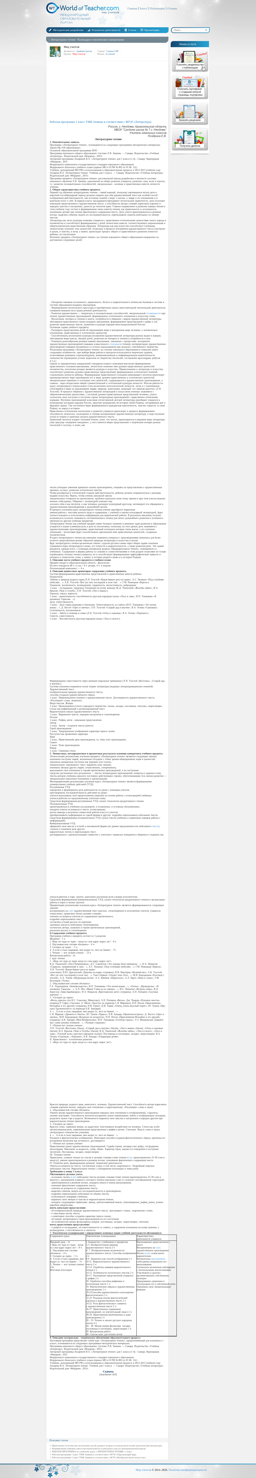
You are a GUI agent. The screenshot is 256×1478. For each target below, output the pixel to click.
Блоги (143, 8)
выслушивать (158, 1259)
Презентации (151, 30)
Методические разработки (68, 30)
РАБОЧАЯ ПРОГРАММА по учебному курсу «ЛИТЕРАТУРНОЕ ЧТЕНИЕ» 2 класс (92, 1451)
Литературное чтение (63, 39)
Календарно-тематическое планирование (101, 39)
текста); (156, 826)
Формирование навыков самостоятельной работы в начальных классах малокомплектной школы (99, 1448)
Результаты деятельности (106, 30)
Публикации (157, 8)
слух (71, 911)
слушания (114, 344)
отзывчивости (153, 313)
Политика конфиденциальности (188, 1469)
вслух (130, 1157)
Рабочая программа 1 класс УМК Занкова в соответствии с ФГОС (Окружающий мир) (94, 1454)
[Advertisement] (108, 90)
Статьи (132, 30)
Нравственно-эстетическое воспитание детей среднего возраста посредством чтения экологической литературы (107, 1445)
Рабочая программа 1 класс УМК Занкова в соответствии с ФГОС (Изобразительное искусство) (98, 1457)
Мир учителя (143, 1469)
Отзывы (172, 8)
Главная (132, 8)
